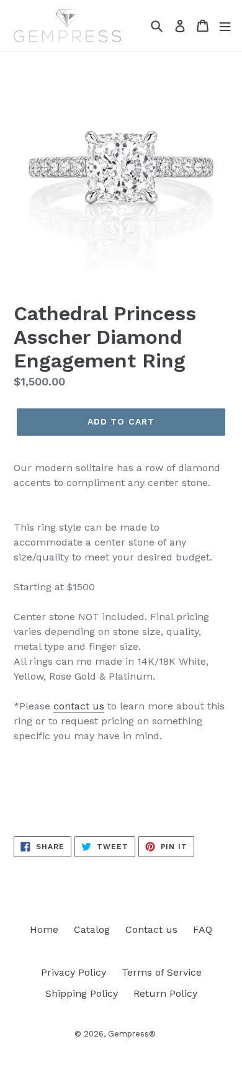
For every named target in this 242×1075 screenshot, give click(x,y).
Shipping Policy (81, 993)
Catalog (92, 929)
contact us (78, 706)
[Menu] (225, 26)
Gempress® (132, 1033)
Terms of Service (162, 972)
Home (44, 929)
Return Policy (165, 993)
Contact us (151, 929)
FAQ (202, 929)
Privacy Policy (73, 972)
